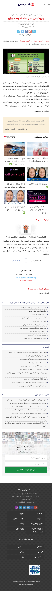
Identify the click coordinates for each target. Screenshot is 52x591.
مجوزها (21, 513)
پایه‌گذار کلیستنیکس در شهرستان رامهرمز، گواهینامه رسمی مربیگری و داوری (26, 424)
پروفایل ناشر (22, 129)
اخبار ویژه (45, 347)
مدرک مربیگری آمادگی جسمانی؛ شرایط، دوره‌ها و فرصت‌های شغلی (27, 400)
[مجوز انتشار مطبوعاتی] (34, 570)
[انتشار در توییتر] (22, 31)
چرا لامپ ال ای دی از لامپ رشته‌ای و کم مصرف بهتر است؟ (29, 382)
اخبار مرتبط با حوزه (42, 394)
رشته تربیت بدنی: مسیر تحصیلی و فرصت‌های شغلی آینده (29, 406)
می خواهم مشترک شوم (26, 469)
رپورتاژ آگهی (20, 528)
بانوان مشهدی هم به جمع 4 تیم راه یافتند (33, 308)
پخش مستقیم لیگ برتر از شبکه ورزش (34, 325)
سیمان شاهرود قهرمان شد (38, 314)
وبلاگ (22, 523)
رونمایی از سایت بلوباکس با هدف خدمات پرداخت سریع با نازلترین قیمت (27, 374)
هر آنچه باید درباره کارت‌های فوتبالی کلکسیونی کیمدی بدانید (29, 413)
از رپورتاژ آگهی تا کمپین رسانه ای (37, 530)
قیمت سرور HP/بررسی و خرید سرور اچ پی (34, 366)
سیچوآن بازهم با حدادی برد (38, 331)
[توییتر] (28, 507)
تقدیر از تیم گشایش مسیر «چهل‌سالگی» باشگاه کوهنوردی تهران (27, 403)
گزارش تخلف (10, 129)
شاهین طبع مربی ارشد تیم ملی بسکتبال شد (32, 318)
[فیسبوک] (32, 507)
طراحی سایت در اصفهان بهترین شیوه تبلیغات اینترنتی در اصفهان (27, 352)
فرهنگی (40, 551)
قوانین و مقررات (37, 523)
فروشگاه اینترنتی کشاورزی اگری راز (36, 356)
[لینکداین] (24, 507)
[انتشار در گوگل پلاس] (30, 31)
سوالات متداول (18, 518)
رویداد (22, 556)
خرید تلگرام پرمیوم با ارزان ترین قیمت (35, 379)
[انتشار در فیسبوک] (26, 31)
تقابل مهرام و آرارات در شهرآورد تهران (35, 338)
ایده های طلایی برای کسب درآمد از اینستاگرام (33, 359)
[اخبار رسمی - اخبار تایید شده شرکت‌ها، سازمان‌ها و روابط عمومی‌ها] (26, 4)
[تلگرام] (20, 507)
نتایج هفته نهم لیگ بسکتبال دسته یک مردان (32, 328)
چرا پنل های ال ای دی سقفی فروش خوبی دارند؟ (32, 386)
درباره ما (40, 513)
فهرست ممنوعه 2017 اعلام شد (37, 335)
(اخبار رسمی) (25, 41)
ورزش (22, 551)
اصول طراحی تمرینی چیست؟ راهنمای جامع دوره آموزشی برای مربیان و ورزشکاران (26, 418)
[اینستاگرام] (16, 507)
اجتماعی (21, 546)
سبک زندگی (39, 556)
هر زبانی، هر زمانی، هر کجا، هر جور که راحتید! (33, 369)
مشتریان (40, 518)
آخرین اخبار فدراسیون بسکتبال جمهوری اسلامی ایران (29, 302)
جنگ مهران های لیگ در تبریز (37, 311)
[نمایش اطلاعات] (26, 280)
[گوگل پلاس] (35, 507)
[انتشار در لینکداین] (34, 31)
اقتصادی (40, 546)
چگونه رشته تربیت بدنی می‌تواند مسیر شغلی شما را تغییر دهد (28, 410)
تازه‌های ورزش (44, 293)
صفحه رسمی (35, 260)
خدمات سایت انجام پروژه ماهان (37, 363)
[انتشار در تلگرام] (18, 31)
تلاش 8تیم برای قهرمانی (39, 321)
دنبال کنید (15, 260)
